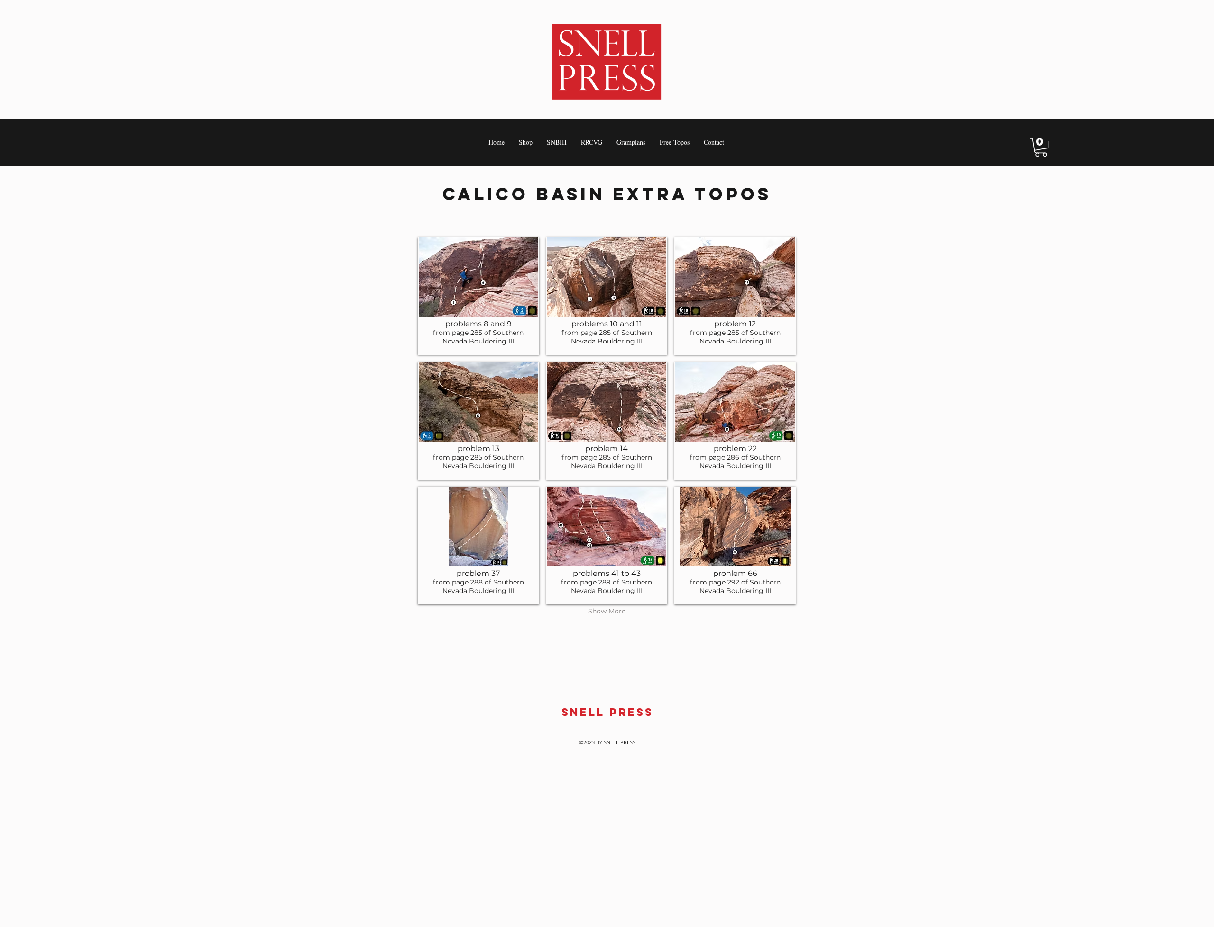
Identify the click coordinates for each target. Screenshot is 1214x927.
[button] (1041, 147)
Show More (606, 611)
